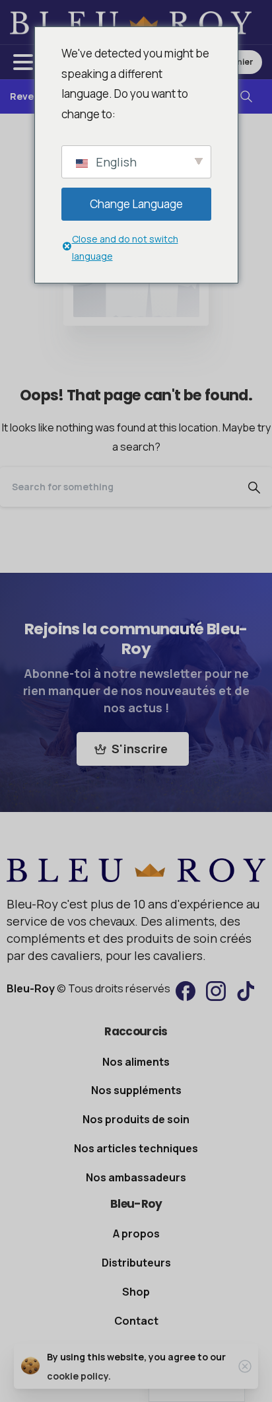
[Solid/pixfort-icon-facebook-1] (185, 990)
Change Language (136, 203)
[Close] (245, 1366)
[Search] (246, 96)
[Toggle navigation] (23, 62)
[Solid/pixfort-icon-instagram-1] (216, 990)
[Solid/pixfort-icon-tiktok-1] (246, 990)
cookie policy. (79, 1376)
